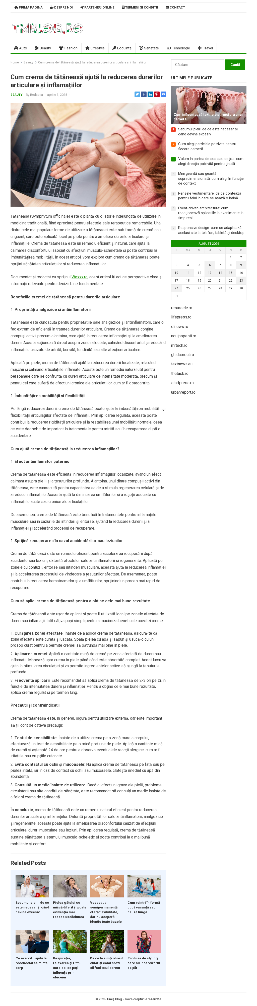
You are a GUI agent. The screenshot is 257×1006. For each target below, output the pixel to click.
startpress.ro (182, 382)
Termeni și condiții (141, 7)
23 (241, 280)
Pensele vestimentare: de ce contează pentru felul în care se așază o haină (209, 196)
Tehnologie (180, 48)
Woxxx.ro (80, 277)
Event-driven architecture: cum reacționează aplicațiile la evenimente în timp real (210, 213)
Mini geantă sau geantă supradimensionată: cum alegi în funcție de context (211, 178)
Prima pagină (30, 7)
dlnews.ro (179, 326)
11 (188, 273)
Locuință (124, 48)
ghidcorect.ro (182, 354)
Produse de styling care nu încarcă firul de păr (143, 963)
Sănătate (151, 48)
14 (220, 273)
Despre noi (63, 7)
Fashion (70, 48)
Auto (22, 48)
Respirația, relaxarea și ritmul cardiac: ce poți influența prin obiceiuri (68, 967)
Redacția (36, 95)
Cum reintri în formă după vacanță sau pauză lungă (143, 907)
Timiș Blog (114, 999)
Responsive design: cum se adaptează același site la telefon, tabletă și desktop (211, 230)
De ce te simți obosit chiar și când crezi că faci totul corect (106, 963)
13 (210, 273)
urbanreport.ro (183, 392)
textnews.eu (181, 364)
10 (176, 273)
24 (176, 288)
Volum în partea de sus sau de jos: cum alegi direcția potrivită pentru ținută (210, 161)
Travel (207, 48)
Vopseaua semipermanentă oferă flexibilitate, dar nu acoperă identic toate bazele (106, 912)
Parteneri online (99, 7)
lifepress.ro (181, 317)
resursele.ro (181, 307)
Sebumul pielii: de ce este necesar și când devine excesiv (32, 907)
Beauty (45, 48)
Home (15, 62)
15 (230, 273)
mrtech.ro (179, 345)
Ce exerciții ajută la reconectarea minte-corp (32, 963)
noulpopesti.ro (183, 335)
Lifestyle (97, 48)
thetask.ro (179, 373)
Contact (177, 7)
